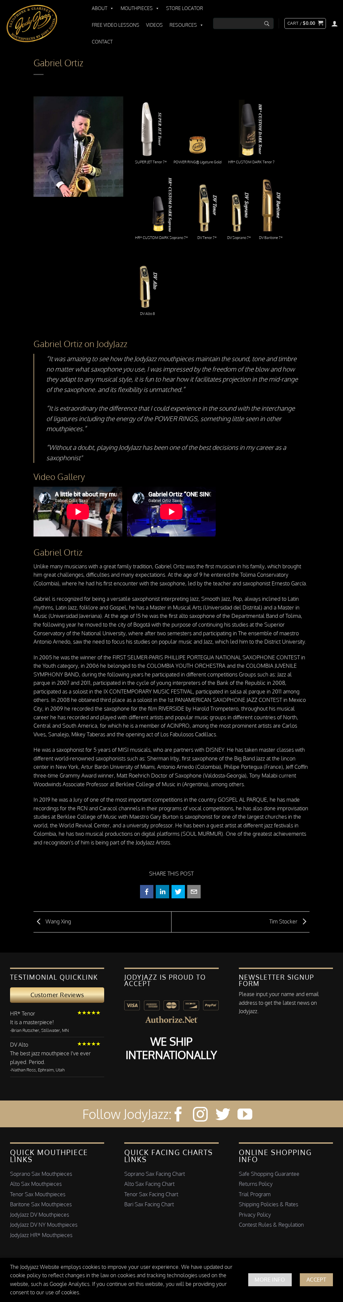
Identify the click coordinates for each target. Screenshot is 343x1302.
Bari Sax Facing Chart (149, 1204)
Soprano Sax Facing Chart (154, 1173)
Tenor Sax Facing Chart (151, 1194)
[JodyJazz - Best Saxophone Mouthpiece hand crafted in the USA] (41, 23)
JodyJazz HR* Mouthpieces (41, 1235)
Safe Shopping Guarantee (269, 1173)
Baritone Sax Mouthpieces (41, 1204)
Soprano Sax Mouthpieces (41, 1173)
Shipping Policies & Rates (268, 1204)
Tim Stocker (284, 921)
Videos (154, 25)
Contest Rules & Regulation (271, 1224)
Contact (102, 42)
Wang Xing (57, 921)
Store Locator (184, 8)
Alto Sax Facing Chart (149, 1184)
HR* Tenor (22, 1013)
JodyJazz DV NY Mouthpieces (43, 1224)
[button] (305, 23)
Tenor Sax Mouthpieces (37, 1194)
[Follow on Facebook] (178, 1115)
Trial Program (255, 1194)
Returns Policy (256, 1184)
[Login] (334, 23)
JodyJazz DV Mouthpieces (39, 1214)
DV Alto (19, 1044)
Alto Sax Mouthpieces (36, 1184)
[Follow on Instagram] (200, 1115)
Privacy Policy (255, 1214)
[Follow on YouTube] (244, 1115)
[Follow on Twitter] (222, 1115)
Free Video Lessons (115, 25)
